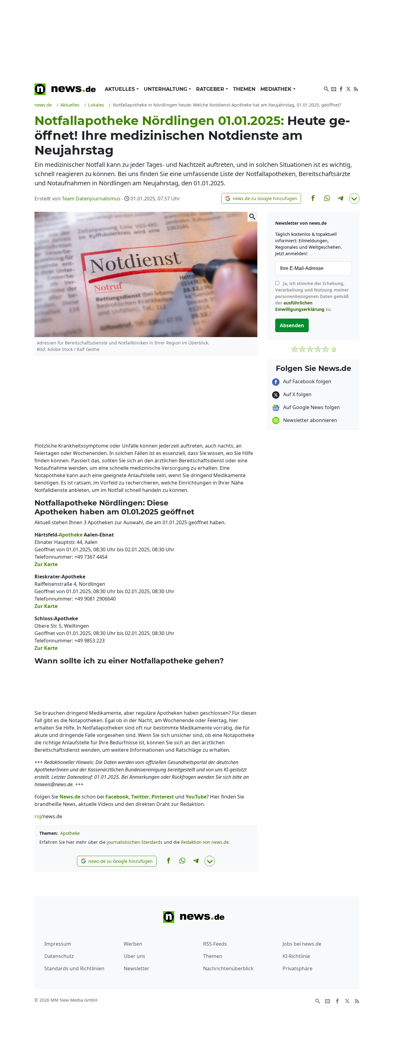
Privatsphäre (297, 968)
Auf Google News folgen (311, 407)
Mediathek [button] (276, 89)
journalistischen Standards (135, 842)
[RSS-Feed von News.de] (356, 88)
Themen (244, 89)
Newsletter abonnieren (309, 420)
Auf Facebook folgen (306, 381)
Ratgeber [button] (211, 89)
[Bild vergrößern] (252, 217)
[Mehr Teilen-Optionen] (354, 198)
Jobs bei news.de (302, 943)
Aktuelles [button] (120, 89)
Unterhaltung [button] (166, 89)
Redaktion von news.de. (205, 842)
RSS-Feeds (215, 943)
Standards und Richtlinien (74, 968)
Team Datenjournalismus (91, 198)
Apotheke (70, 833)
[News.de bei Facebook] (341, 88)
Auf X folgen (297, 394)
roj (37, 816)
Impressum (57, 943)
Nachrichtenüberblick (228, 968)
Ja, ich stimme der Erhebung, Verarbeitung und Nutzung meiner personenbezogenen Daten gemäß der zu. (312, 296)
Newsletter (136, 968)
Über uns (134, 956)
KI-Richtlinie (296, 956)
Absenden (292, 325)
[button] (261, 198)
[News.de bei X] (348, 88)
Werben (133, 943)
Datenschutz (59, 956)
